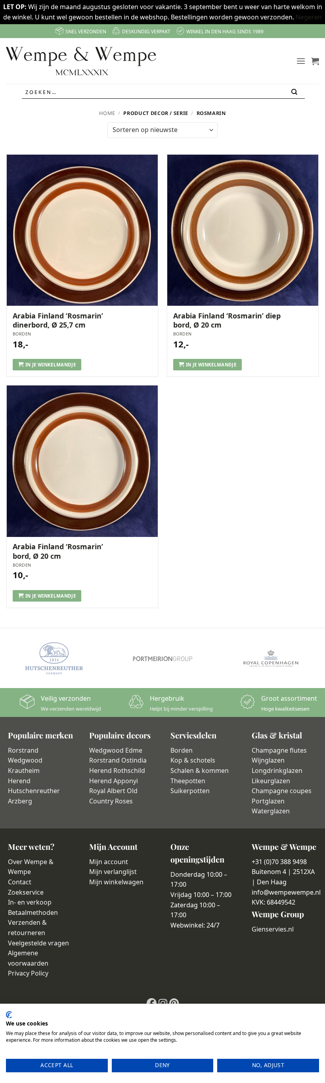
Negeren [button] (309, 17)
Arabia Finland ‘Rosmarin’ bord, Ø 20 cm (58, 551)
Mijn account (108, 861)
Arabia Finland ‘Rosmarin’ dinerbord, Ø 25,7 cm (58, 320)
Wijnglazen (268, 760)
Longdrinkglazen (277, 770)
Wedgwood (25, 760)
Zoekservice (26, 892)
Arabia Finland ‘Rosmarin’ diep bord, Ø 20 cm (227, 320)
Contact (19, 882)
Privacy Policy (28, 973)
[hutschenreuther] (54, 658)
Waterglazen (271, 811)
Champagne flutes (279, 750)
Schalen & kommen (199, 770)
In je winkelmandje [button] (50, 365)
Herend (19, 780)
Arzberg (20, 801)
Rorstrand (23, 750)
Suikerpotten (190, 790)
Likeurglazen (271, 780)
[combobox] (163, 92)
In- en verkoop (30, 902)
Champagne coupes (282, 790)
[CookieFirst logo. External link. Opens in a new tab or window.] (9, 1014)
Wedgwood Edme (115, 750)
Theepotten (187, 780)
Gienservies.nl (273, 929)
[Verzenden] (295, 92)
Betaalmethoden (33, 912)
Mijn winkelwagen (116, 882)
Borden (181, 750)
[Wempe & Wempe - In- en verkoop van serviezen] (81, 61)
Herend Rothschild (117, 770)
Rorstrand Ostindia (118, 760)
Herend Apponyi (113, 780)
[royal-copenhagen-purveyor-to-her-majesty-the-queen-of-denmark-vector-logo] (271, 658)
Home (107, 113)
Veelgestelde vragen (38, 943)
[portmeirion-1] (162, 658)
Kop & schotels (192, 760)
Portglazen (268, 801)
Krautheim (24, 770)
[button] (301, 61)
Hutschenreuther (34, 790)
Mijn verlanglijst (113, 871)
